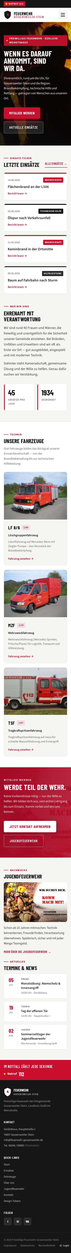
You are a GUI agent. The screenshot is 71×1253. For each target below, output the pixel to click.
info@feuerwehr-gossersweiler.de (23, 1140)
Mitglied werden (22, 113)
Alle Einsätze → (56, 163)
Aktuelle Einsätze (23, 127)
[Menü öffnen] (63, 14)
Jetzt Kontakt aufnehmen (30, 826)
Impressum (10, 1245)
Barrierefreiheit (46, 1245)
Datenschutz (27, 1245)
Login (66, 1245)
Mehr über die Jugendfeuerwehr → (27, 952)
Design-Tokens (12, 1201)
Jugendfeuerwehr (24, 841)
